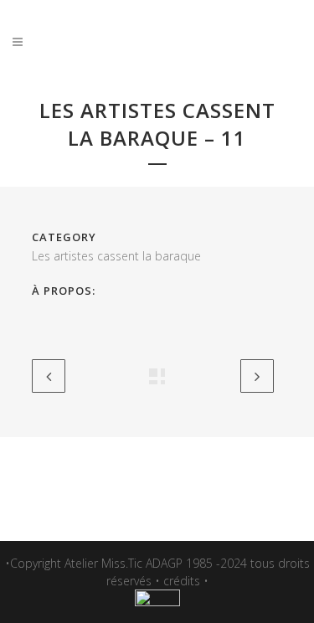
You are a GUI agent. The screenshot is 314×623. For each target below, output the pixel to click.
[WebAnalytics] (157, 602)
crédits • (185, 581)
